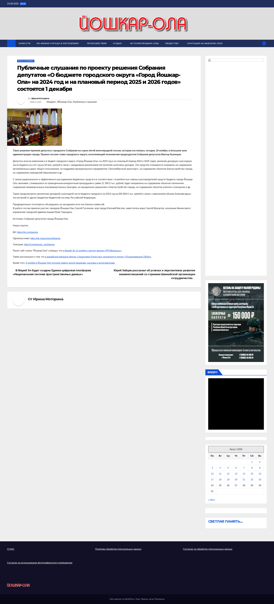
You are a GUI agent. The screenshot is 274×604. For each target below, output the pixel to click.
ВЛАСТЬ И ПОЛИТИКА (26, 61)
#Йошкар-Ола (64, 102)
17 (212, 479)
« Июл (211, 500)
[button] (259, 43)
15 (252, 473)
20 (236, 479)
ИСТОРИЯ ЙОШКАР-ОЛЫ (144, 43)
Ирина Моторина (40, 98)
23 (260, 479)
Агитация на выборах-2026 (204, 43)
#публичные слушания (85, 102)
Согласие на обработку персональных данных (207, 549)
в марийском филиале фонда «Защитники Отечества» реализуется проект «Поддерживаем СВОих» (98, 257)
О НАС (10, 549)
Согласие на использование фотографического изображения (39, 563)
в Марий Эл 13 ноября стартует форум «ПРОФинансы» (92, 250)
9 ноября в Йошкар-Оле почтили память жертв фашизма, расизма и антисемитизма (70, 263)
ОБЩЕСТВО (172, 43)
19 (228, 479)
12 (228, 473)
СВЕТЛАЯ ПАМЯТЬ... (225, 521)
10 (212, 473)
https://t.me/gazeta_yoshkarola (39, 244)
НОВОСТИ (25, 43)
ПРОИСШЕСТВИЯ (97, 43)
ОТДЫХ (117, 43)
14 (244, 473)
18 (220, 479)
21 (244, 479)
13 (236, 473)
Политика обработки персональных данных (118, 549)
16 (260, 473)
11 (220, 473)
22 (252, 479)
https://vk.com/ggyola (27, 232)
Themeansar (159, 599)
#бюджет (51, 102)
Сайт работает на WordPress (122, 599)
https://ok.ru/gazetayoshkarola (45, 238)
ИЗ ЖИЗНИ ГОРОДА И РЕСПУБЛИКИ (58, 43)
